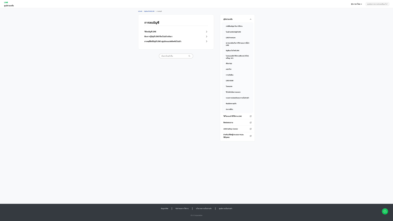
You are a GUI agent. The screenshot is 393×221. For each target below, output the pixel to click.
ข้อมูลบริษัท (164, 208)
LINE (6, 2)
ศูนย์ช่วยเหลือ (9, 6)
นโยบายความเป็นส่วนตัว (204, 208)
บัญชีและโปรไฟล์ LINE (149, 11)
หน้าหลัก (140, 11)
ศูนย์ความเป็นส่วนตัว (225, 208)
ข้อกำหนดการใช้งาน (182, 208)
